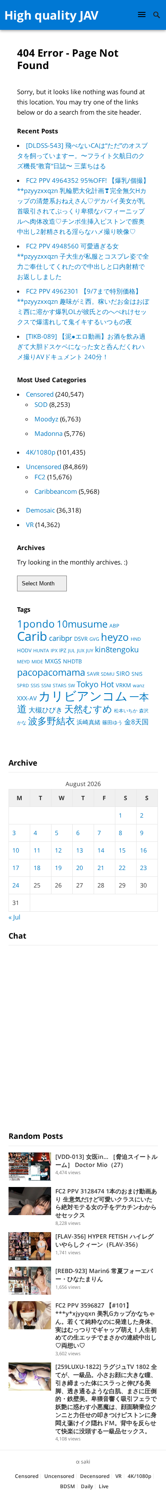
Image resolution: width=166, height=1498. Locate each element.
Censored (40, 394)
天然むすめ (88, 709)
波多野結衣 (51, 720)
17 (15, 868)
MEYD (23, 661)
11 (37, 850)
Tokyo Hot (95, 684)
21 (100, 868)
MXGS (53, 661)
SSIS (35, 686)
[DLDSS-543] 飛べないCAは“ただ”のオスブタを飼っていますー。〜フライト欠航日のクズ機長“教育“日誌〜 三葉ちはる (82, 155)
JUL (71, 650)
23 (143, 868)
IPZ (62, 650)
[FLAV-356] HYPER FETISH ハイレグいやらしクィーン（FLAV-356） (104, 1240)
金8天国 (136, 721)
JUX (80, 650)
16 (143, 850)
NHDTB (72, 661)
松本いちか (125, 711)
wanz (138, 686)
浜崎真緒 (88, 722)
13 (79, 850)
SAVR (93, 673)
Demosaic (40, 510)
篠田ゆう (112, 722)
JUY (89, 650)
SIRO (123, 673)
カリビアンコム (83, 695)
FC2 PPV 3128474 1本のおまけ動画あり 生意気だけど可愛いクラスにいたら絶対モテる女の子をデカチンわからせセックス (106, 1203)
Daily (87, 1486)
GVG (94, 639)
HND (136, 639)
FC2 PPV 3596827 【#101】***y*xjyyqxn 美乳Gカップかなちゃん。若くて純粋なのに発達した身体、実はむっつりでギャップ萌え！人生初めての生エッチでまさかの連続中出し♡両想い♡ (106, 1325)
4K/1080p (40, 452)
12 (58, 850)
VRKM (123, 685)
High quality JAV (51, 15)
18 (37, 868)
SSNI (46, 685)
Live (104, 1486)
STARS (59, 685)
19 (58, 868)
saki (85, 1461)
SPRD (23, 686)
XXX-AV (27, 698)
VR (30, 524)
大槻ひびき (46, 709)
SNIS (137, 674)
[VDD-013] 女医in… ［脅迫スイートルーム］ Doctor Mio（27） (106, 1160)
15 (122, 850)
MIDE (37, 661)
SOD (41, 404)
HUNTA (41, 651)
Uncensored (43, 466)
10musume (82, 624)
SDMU (107, 674)
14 (100, 850)
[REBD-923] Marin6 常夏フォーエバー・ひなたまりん (104, 1275)
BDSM (67, 1486)
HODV (24, 650)
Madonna (48, 433)
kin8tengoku (117, 649)
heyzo (115, 637)
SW (71, 685)
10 (15, 850)
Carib (32, 636)
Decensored (94, 1476)
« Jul (14, 917)
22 (122, 868)
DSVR (81, 638)
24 (15, 885)
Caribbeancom (55, 491)
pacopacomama (51, 671)
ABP (114, 625)
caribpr (60, 638)
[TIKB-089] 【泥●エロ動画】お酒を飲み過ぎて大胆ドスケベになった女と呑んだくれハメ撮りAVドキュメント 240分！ (81, 346)
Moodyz (46, 419)
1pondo (36, 623)
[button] (143, 14)
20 (79, 868)
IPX (54, 650)
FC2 (40, 476)
